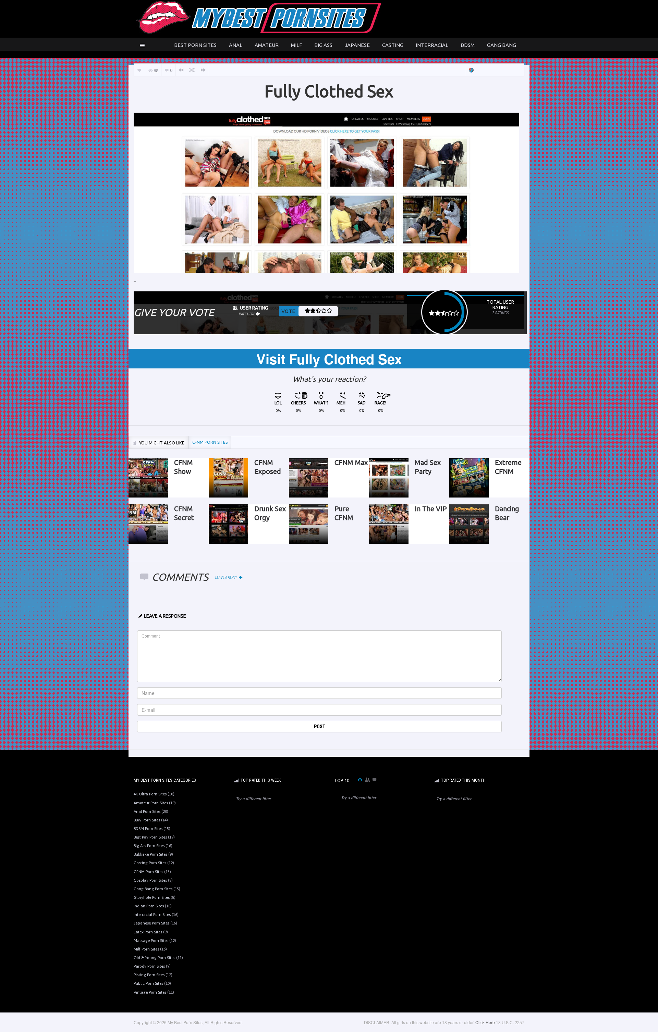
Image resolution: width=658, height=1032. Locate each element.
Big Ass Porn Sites (149, 845)
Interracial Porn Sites (152, 914)
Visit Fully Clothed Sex (329, 358)
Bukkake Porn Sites (150, 854)
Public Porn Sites (148, 983)
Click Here (485, 1022)
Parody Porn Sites (149, 966)
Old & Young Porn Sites (154, 957)
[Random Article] (191, 70)
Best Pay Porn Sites (150, 837)
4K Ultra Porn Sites (150, 794)
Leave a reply (226, 577)
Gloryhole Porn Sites (152, 897)
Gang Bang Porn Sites (153, 888)
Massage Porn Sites (151, 940)
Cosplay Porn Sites (150, 880)
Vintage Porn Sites (150, 992)
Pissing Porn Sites (149, 974)
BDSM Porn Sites (148, 828)
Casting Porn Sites (150, 862)
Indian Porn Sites (149, 906)
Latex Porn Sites (148, 932)
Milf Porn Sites (146, 949)
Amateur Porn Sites (151, 803)
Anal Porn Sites (147, 811)
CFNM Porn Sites (148, 871)
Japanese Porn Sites (151, 923)
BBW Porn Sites (147, 820)
